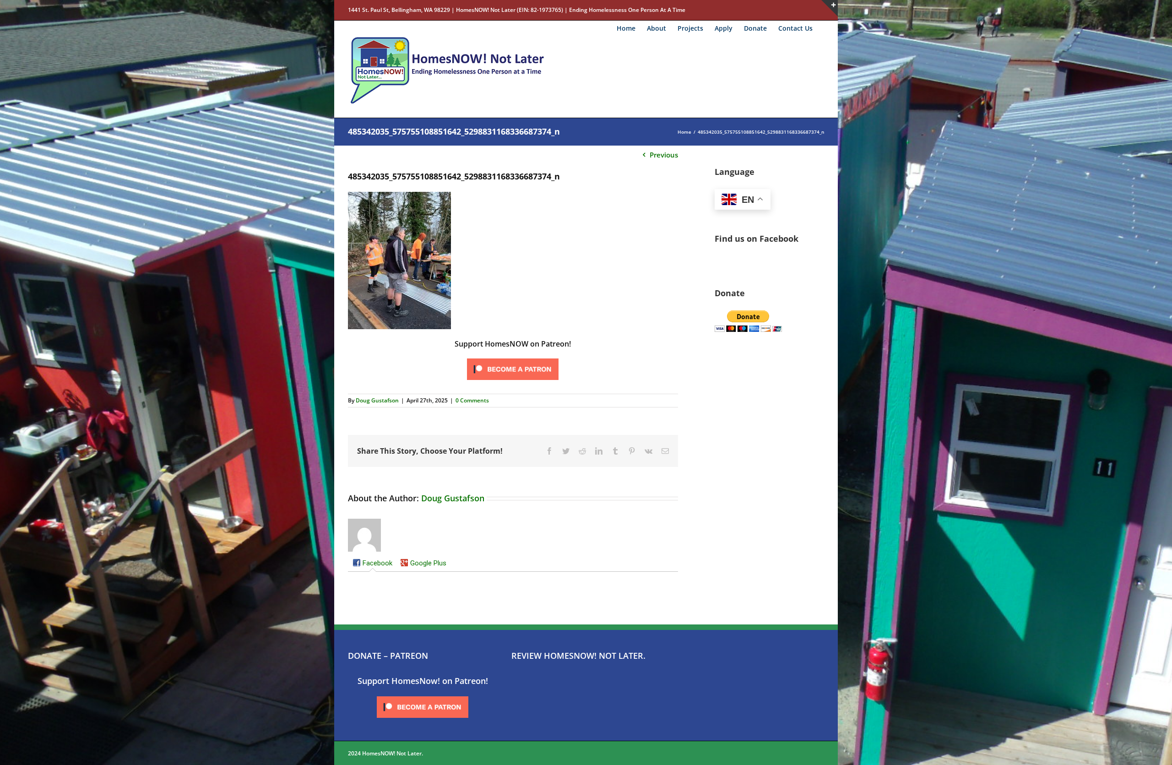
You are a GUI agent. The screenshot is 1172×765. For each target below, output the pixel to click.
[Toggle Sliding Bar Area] (829, 8)
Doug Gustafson (377, 400)
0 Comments (472, 400)
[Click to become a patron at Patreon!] (513, 359)
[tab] (372, 564)
